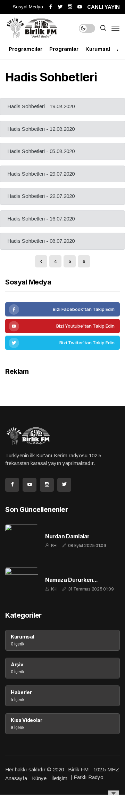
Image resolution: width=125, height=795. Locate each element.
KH (54, 545)
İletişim (59, 778)
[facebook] (62, 309)
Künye (39, 778)
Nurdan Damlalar (67, 536)
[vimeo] (62, 343)
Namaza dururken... (71, 580)
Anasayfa (16, 778)
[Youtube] (62, 326)
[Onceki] (41, 261)
